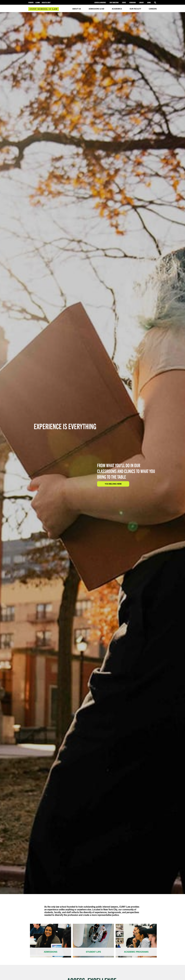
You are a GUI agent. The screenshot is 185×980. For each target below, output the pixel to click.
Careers (153, 9)
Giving (149, 3)
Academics (117, 9)
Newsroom (132, 3)
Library (141, 3)
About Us (76, 9)
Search (155, 3)
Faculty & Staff (46, 3)
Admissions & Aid (96, 9)
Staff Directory (114, 3)
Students (31, 3)
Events (124, 3)
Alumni (38, 3)
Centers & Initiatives (100, 3)
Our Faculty (135, 9)
